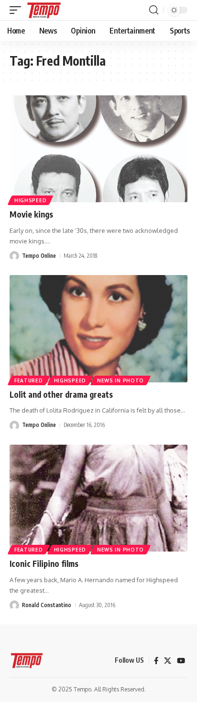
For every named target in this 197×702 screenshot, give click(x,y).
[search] (154, 10)
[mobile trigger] (18, 10)
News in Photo (120, 380)
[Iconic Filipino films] (98, 498)
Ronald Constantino (46, 605)
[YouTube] (181, 661)
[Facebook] (156, 661)
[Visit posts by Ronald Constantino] (14, 605)
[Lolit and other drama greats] (98, 328)
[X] (168, 661)
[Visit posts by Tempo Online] (14, 256)
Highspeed (30, 200)
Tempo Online (39, 255)
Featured (28, 380)
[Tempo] (44, 10)
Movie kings (31, 214)
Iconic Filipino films (44, 563)
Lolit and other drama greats (61, 394)
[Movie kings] (98, 148)
